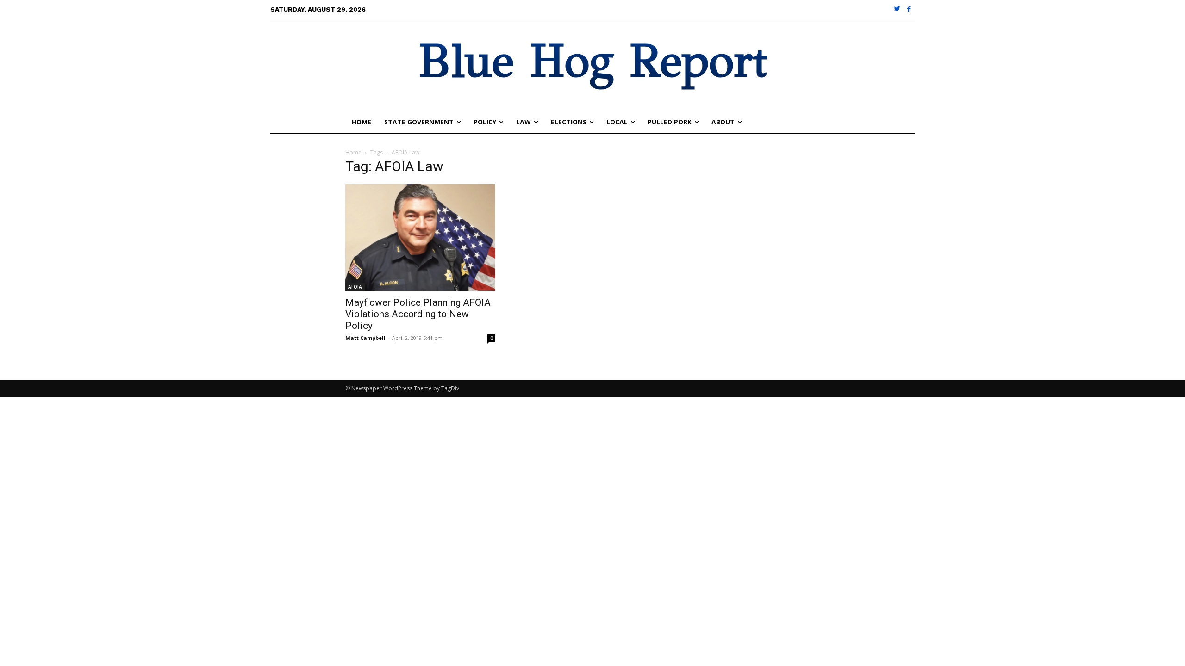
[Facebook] (909, 9)
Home (353, 152)
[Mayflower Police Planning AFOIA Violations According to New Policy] (420, 237)
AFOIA (355, 287)
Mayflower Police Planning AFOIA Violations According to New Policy (418, 314)
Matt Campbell (365, 337)
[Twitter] (898, 9)
